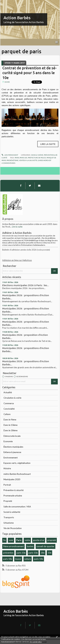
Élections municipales (13, 447)
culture (27, 559)
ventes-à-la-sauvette (28, 160)
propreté (51, 540)
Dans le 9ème (10, 419)
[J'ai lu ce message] (57, 636)
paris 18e (7, 559)
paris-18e (38, 559)
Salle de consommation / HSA (17, 506)
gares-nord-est (44, 160)
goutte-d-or (38, 540)
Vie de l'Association (13, 528)
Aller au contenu (8, 2)
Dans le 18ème (10, 430)
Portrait (7, 485)
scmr (11, 540)
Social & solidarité (12, 512)
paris (17, 158)
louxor (18, 559)
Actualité (8, 392)
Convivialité (9, 408)
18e (42, 552)
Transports (9, 517)
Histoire (7, 468)
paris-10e (33, 552)
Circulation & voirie (12, 398)
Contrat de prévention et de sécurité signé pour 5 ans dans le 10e (29, 73)
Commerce (9, 403)
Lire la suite (17, 226)
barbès (30, 546)
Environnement (11, 457)
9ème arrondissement (13, 546)
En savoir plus (36, 642)
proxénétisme (12, 160)
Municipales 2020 (12, 479)
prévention (8, 552)
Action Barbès (17, 17)
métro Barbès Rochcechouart (17, 474)
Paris (18, 540)
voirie (27, 540)
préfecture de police (37, 158)
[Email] (39, 185)
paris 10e (21, 552)
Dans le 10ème (10, 425)
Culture (7, 414)
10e (49, 552)
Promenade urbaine (13, 495)
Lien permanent (11, 155)
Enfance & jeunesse (12, 452)
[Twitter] (29, 185)
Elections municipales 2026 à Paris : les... (25, 285)
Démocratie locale (12, 436)
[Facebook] (20, 185)
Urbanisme (9, 523)
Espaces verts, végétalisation (17, 463)
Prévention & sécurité (14, 490)
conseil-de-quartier (45, 546)
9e (4, 540)
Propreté (8, 501)
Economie (8, 441)
